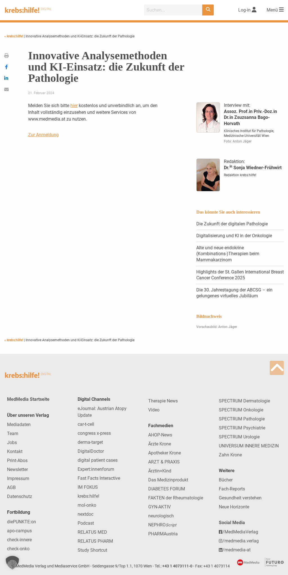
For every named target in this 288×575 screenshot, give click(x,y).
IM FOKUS (88, 487)
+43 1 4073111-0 (177, 566)
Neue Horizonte (234, 507)
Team (12, 433)
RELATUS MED (92, 532)
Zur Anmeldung (43, 134)
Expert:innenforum (96, 469)
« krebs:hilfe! (14, 36)
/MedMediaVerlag (240, 532)
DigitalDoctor (91, 451)
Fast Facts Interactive (99, 478)
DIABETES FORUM (166, 489)
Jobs (12, 442)
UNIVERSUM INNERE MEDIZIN (249, 446)
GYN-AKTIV (159, 507)
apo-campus (19, 530)
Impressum (18, 478)
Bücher (226, 480)
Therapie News (163, 401)
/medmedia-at (236, 550)
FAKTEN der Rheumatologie (175, 498)
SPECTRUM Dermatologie (244, 401)
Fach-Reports (232, 489)
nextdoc (85, 514)
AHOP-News (160, 435)
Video (153, 410)
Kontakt (14, 451)
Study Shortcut (92, 550)
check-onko (18, 548)
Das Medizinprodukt (168, 480)
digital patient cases (98, 460)
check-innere (19, 539)
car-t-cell (86, 424)
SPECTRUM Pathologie (242, 419)
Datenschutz (19, 496)
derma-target (90, 442)
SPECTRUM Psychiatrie (242, 428)
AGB (11, 487)
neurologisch (161, 516)
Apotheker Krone (164, 453)
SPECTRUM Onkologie (241, 410)
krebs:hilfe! (88, 496)
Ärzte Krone (159, 444)
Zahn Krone (230, 455)
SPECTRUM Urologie (239, 437)
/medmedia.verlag (240, 541)
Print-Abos (17, 460)
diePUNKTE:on (21, 521)
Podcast (86, 523)
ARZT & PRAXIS (164, 462)
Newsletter (17, 469)
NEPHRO (162, 525)
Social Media (232, 522)
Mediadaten (19, 424)
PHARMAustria (163, 533)
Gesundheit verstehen (240, 498)
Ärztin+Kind (159, 471)
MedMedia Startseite (28, 399)
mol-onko (87, 505)
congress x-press (94, 433)
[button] (12, 562)
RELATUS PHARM (95, 541)
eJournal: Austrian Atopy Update (102, 412)
